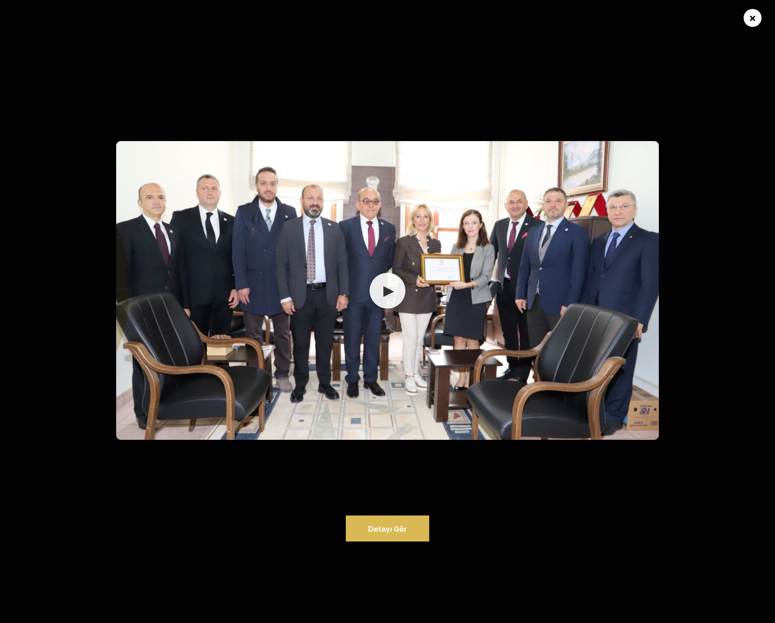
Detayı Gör (387, 528)
